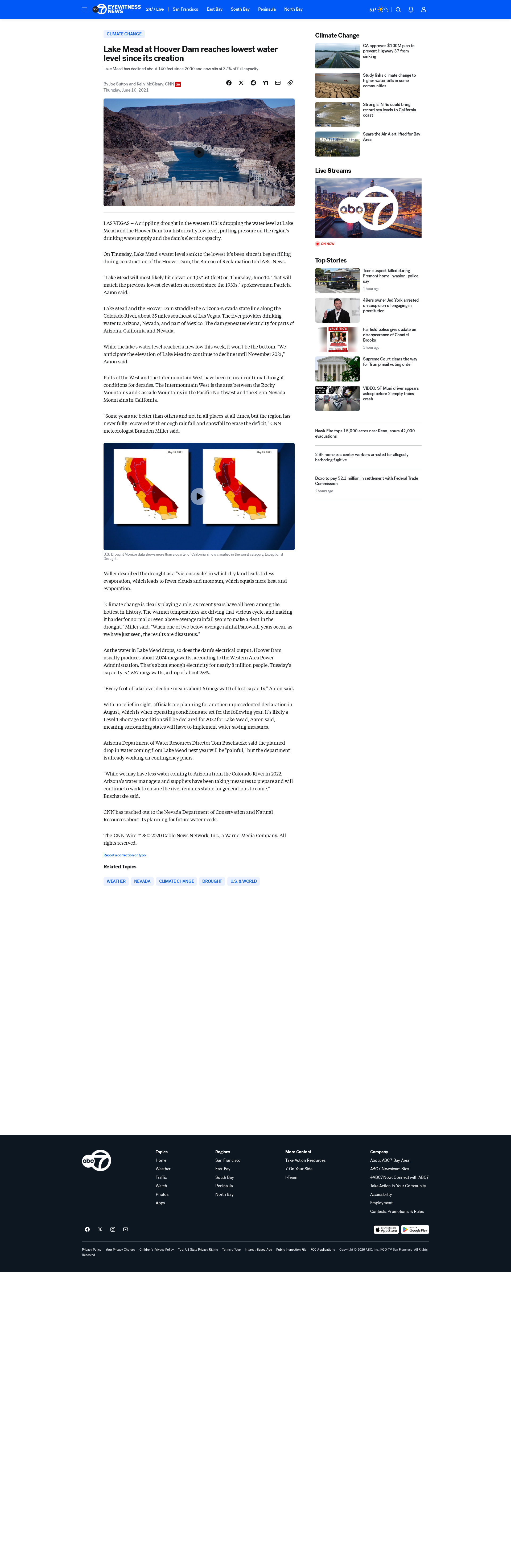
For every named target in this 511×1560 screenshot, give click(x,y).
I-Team (291, 1177)
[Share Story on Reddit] (253, 82)
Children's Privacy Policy (156, 1249)
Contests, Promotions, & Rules (397, 1211)
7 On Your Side (298, 1169)
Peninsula (267, 9)
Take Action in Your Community (398, 1186)
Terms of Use (231, 1249)
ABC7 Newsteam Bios (389, 1169)
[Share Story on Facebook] (228, 82)
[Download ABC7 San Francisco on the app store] (386, 1229)
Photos (162, 1194)
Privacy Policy (91, 1249)
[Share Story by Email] (277, 82)
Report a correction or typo (125, 855)
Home (161, 1160)
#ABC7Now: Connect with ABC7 (399, 1177)
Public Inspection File (291, 1249)
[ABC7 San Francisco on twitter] (100, 1229)
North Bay (293, 9)
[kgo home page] (96, 1160)
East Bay (214, 9)
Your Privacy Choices (120, 1249)
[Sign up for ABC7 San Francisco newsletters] (125, 1229)
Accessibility (381, 1194)
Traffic (161, 1177)
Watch (161, 1186)
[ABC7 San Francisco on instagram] (113, 1229)
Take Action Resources (305, 1160)
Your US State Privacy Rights (198, 1249)
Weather (163, 1169)
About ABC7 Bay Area (389, 1160)
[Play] (368, 208)
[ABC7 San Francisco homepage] (116, 9)
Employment (381, 1203)
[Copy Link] (290, 82)
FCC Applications (323, 1249)
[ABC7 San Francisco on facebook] (87, 1229)
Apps (160, 1203)
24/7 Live (155, 9)
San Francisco (185, 9)
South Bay (240, 9)
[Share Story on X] (241, 82)
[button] (84, 9)
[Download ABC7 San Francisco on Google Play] (415, 1229)
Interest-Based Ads (258, 1249)
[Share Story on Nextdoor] (265, 82)
